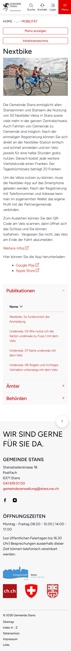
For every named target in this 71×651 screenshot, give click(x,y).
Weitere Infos (16, 248)
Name (13, 307)
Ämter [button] (13, 386)
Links (6, 645)
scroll (62, 421)
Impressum (10, 639)
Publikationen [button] (20, 290)
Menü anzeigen (35, 31)
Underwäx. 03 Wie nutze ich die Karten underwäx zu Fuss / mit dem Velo (33, 336)
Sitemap (8, 622)
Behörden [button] (16, 398)
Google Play (27, 265)
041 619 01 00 (14, 483)
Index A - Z (10, 627)
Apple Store (27, 270)
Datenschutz (11, 633)
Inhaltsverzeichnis (35, 41)
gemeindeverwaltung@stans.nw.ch (31, 489)
